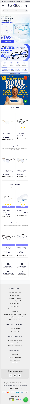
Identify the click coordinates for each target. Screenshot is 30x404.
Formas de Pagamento (15, 301)
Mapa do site (15, 331)
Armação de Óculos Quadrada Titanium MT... (8, 171)
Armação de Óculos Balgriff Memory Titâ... (22, 248)
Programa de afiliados (15, 343)
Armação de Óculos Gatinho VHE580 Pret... (7, 248)
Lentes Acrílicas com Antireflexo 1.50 (21, 209)
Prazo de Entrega (15, 303)
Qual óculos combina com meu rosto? (15, 314)
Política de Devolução (15, 320)
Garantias (15, 312)
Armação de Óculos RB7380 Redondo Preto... (23, 132)
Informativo (15, 363)
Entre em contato (15, 329)
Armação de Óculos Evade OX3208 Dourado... (7, 133)
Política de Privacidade (15, 298)
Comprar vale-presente (15, 340)
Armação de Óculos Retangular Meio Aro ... (7, 209)
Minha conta (15, 355)
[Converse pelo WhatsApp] (25, 399)
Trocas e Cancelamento (15, 309)
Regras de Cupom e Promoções (15, 317)
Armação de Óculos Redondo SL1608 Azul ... (22, 171)
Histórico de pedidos (15, 357)
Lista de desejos (15, 360)
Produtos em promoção (15, 346)
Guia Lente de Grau (15, 293)
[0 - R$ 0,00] (26, 5)
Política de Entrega (15, 295)
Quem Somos (15, 306)
